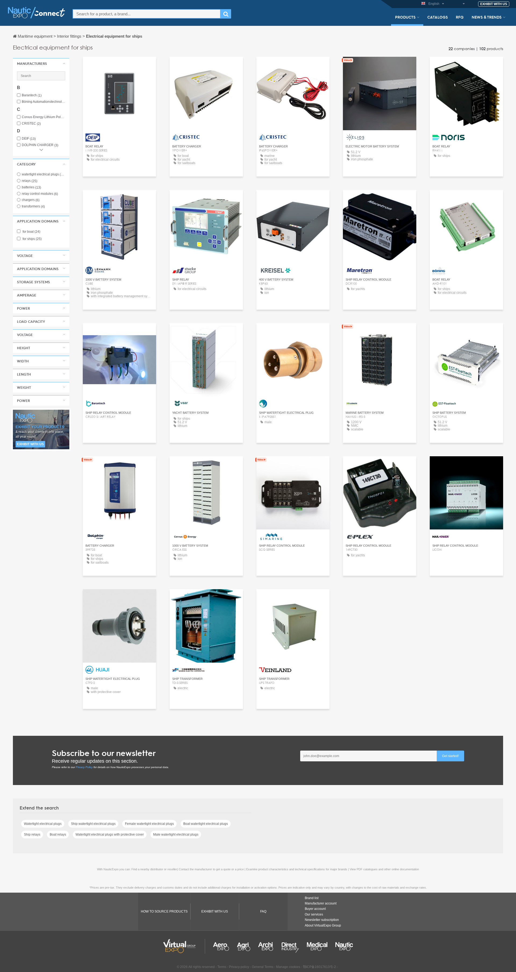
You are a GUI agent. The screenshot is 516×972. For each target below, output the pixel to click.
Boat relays (58, 834)
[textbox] (147, 14)
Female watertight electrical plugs (149, 824)
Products (405, 17)
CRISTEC (31, 124)
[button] (41, 63)
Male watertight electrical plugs (175, 834)
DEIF (29, 139)
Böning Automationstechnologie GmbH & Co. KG (43, 102)
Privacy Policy (84, 767)
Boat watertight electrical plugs (205, 824)
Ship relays (32, 834)
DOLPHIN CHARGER (40, 145)
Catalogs (437, 17)
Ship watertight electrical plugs (93, 824)
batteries (31, 187)
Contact (119, 65)
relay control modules (40, 194)
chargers (31, 200)
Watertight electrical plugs (43, 824)
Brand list (311, 898)
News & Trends (486, 17)
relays (29, 181)
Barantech (32, 95)
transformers (33, 206)
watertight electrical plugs (44, 174)
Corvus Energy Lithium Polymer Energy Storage (43, 117)
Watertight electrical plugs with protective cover (110, 834)
